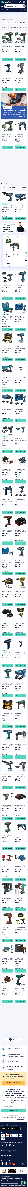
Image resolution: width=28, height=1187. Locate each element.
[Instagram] (10, 1145)
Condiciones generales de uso (17, 1185)
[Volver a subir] (22, 1163)
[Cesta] (24, 2)
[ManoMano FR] (2, 1163)
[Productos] (2, 6)
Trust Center (4, 1185)
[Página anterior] (7, 1039)
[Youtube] (13, 1145)
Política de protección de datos (9, 1183)
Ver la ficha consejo (18, 116)
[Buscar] (5, 6)
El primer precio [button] (12, 237)
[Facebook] (6, 1145)
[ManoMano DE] (13, 1163)
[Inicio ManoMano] (9, 2)
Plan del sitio (18, 1178)
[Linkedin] (2, 1145)
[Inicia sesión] (20, 2)
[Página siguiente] (19, 1039)
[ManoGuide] (23, 1183)
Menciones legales (6, 1181)
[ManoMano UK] (10, 1163)
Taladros (4, 16)
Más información (20, 1119)
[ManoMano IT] (6, 1163)
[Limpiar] (24, 6)
